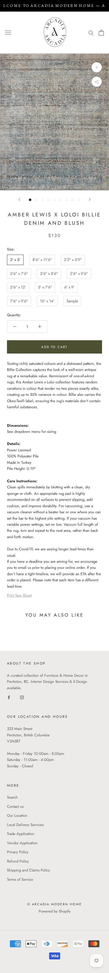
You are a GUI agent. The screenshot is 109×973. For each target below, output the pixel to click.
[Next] (90, 199)
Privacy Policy (17, 852)
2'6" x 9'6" (79, 273)
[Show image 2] (36, 199)
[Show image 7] (66, 199)
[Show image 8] (73, 199)
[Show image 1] (30, 199)
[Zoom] (97, 67)
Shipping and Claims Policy (28, 870)
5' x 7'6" (45, 287)
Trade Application (20, 833)
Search (12, 797)
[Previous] (19, 199)
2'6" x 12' (18, 287)
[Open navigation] (8, 32)
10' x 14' (47, 301)
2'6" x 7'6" (19, 273)
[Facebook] (9, 697)
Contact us (15, 806)
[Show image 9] (79, 199)
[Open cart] (101, 33)
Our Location (17, 815)
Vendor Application (22, 843)
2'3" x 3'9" (73, 259)
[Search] (91, 32)
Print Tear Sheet (19, 595)
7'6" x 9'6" (19, 301)
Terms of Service (20, 879)
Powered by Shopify (55, 911)
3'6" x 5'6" (49, 273)
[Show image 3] (42, 199)
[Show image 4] (48, 199)
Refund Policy (18, 861)
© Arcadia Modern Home (54, 904)
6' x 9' (69, 287)
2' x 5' (15, 259)
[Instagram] (22, 697)
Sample (72, 301)
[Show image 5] (54, 199)
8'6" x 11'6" (42, 259)
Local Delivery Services (25, 824)
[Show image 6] (60, 199)
